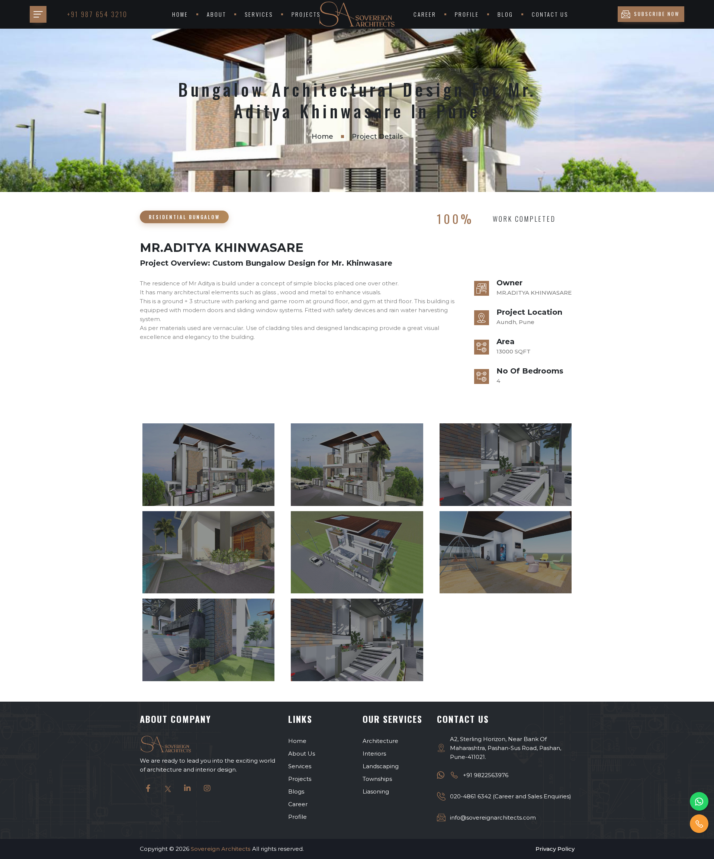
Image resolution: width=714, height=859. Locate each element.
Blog (505, 14)
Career (425, 14)
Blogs (296, 791)
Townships (377, 778)
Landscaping (381, 766)
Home (180, 14)
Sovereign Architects (221, 848)
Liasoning (376, 791)
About (216, 14)
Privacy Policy (555, 848)
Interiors (374, 753)
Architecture (380, 740)
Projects (306, 14)
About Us (301, 753)
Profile (467, 14)
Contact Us (550, 14)
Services (259, 14)
